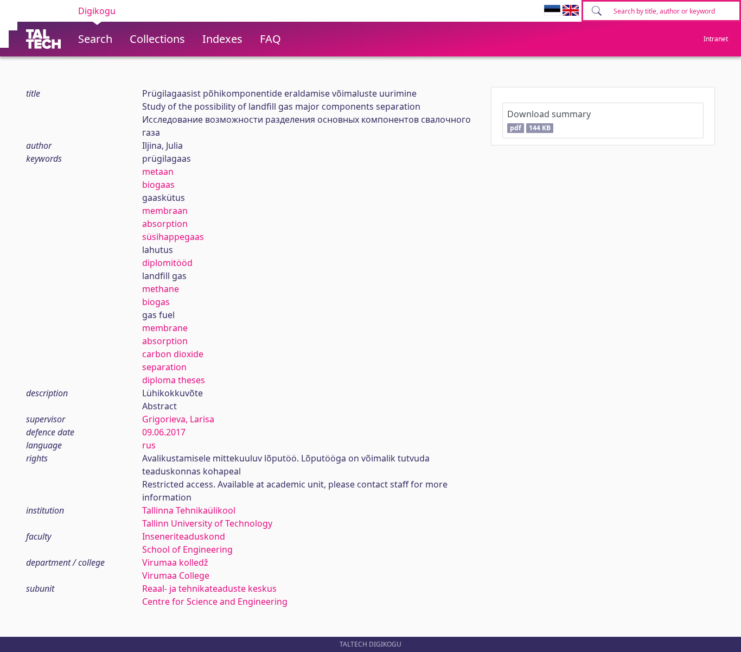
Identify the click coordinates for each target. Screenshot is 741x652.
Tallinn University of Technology (207, 523)
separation (164, 367)
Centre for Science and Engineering (215, 601)
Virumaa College (175, 575)
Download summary (549, 120)
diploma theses (173, 380)
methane (160, 289)
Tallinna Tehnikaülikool (188, 510)
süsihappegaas (173, 237)
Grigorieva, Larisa (178, 419)
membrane (165, 328)
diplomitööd (167, 263)
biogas (156, 302)
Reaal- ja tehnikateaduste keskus (209, 588)
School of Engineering (187, 549)
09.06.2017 (164, 432)
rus (149, 445)
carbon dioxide (172, 354)
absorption (165, 224)
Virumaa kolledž (175, 562)
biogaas (158, 185)
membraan (165, 211)
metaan (158, 172)
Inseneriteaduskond (183, 536)
